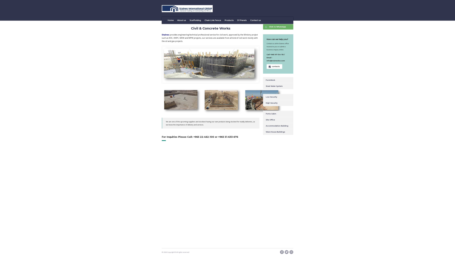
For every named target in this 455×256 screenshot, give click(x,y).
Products (229, 20)
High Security (272, 103)
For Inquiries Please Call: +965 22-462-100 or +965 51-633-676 (200, 136)
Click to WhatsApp (277, 27)
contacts (276, 66)
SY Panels (242, 20)
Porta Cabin (271, 114)
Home (171, 20)
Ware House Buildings (275, 132)
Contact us (255, 20)
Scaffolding (195, 20)
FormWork (270, 80)
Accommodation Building (277, 126)
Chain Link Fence (213, 20)
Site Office (270, 120)
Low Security (271, 97)
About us (181, 20)
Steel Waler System (274, 86)
